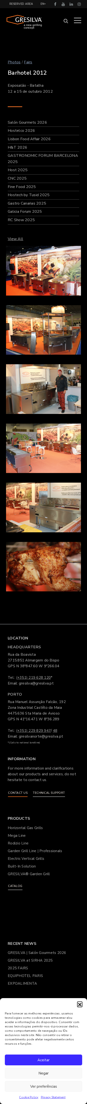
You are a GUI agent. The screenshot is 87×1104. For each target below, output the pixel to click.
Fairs (28, 62)
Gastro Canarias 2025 (27, 203)
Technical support (49, 793)
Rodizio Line (18, 843)
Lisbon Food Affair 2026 (29, 139)
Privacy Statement (53, 1097)
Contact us (18, 793)
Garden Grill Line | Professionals (35, 851)
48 (55, 730)
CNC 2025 (17, 178)
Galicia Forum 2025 (25, 211)
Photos (14, 62)
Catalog (15, 886)
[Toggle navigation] (77, 20)
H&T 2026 (17, 147)
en (42, 4)
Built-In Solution (22, 866)
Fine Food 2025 (22, 186)
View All (15, 239)
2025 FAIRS (18, 968)
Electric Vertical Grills (26, 858)
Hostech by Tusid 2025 (29, 195)
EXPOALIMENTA (22, 983)
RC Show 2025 (21, 220)
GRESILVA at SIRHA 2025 (30, 960)
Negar (43, 1073)
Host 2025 (18, 170)
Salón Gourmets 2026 (27, 122)
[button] (79, 1004)
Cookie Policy (28, 1097)
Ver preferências (43, 1086)
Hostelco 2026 (21, 130)
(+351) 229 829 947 (33, 730)
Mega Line (17, 835)
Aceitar (43, 1060)
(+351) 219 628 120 (33, 677)
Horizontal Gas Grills (25, 827)
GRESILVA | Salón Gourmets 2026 (37, 952)
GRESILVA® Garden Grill (29, 874)
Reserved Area (21, 4)
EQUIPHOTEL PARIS (25, 975)
